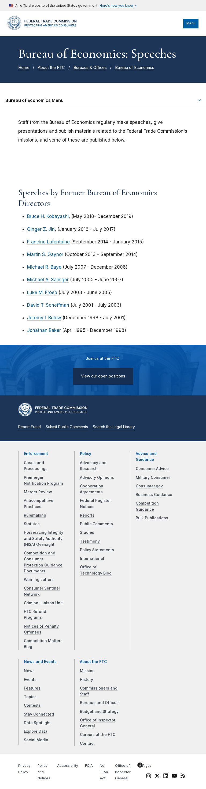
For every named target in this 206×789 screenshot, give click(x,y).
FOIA (89, 766)
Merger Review (38, 492)
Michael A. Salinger (48, 279)
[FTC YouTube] (174, 776)
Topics (30, 697)
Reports (87, 515)
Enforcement (36, 453)
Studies (87, 532)
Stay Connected (39, 714)
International (92, 558)
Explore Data (35, 731)
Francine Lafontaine (48, 242)
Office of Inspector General (123, 772)
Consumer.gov (149, 486)
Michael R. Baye (44, 267)
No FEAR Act (104, 772)
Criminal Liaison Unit (43, 603)
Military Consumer (153, 477)
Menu (190, 23)
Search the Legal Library (114, 427)
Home (24, 67)
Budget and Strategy (99, 711)
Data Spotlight (37, 723)
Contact (87, 743)
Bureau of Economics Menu (34, 100)
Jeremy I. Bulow (44, 317)
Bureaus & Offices (90, 67)
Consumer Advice (152, 468)
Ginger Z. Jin (41, 229)
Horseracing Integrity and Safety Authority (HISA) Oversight (43, 538)
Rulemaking (35, 515)
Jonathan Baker (44, 330)
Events (30, 679)
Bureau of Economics (134, 67)
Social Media (36, 740)
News (29, 671)
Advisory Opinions (97, 477)
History (86, 679)
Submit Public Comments (67, 427)
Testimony (90, 541)
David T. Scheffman (48, 305)
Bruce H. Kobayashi (48, 216)
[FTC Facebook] (140, 766)
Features (32, 688)
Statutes (32, 524)
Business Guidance (154, 494)
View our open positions (103, 376)
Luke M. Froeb (42, 292)
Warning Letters (39, 579)
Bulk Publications (152, 518)
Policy (85, 453)
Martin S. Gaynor (45, 254)
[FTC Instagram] (148, 776)
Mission (87, 671)
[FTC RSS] (183, 776)
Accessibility (67, 766)
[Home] (44, 29)
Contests (32, 705)
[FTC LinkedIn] (165, 776)
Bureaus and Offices (99, 703)
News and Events (40, 662)
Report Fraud (29, 427)
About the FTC (51, 67)
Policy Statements (97, 550)
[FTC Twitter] (157, 775)
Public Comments (96, 524)
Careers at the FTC (97, 734)
